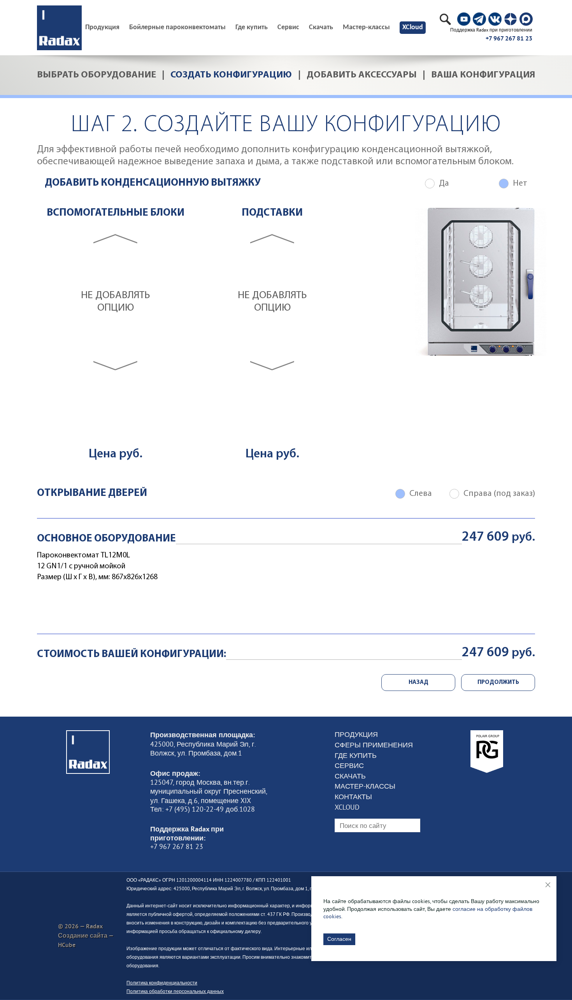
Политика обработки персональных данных (175, 991)
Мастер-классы (366, 27)
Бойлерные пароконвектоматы (177, 27)
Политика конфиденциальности (161, 983)
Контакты (353, 797)
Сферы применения (374, 745)
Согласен (339, 938)
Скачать (321, 27)
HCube (66, 945)
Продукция (356, 734)
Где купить (251, 27)
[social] (463, 19)
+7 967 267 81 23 (509, 38)
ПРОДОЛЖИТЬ (498, 682)
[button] (115, 238)
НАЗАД (418, 682)
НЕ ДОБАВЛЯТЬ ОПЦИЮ (115, 301)
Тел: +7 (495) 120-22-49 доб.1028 (202, 809)
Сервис (288, 27)
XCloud (412, 27)
